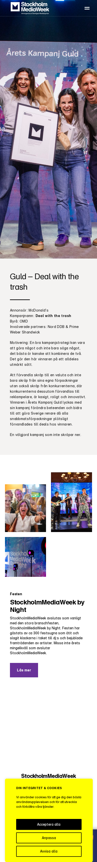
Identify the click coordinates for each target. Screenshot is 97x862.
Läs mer (24, 670)
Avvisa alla (48, 851)
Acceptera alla (48, 824)
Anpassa (49, 838)
